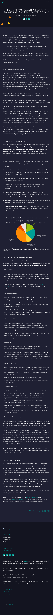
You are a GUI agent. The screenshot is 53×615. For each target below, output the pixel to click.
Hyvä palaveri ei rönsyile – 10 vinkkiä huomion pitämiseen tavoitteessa (39, 511)
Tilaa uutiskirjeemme (9, 589)
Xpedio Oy (6, 534)
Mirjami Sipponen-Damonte (18, 499)
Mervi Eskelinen (9, 606)
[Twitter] (7, 555)
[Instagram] (10, 555)
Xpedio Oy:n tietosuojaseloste (12, 591)
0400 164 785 (9, 546)
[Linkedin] (29, 19)
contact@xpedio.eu (8, 548)
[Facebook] (24, 19)
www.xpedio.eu (7, 550)
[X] (26, 19)
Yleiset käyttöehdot (9, 594)
